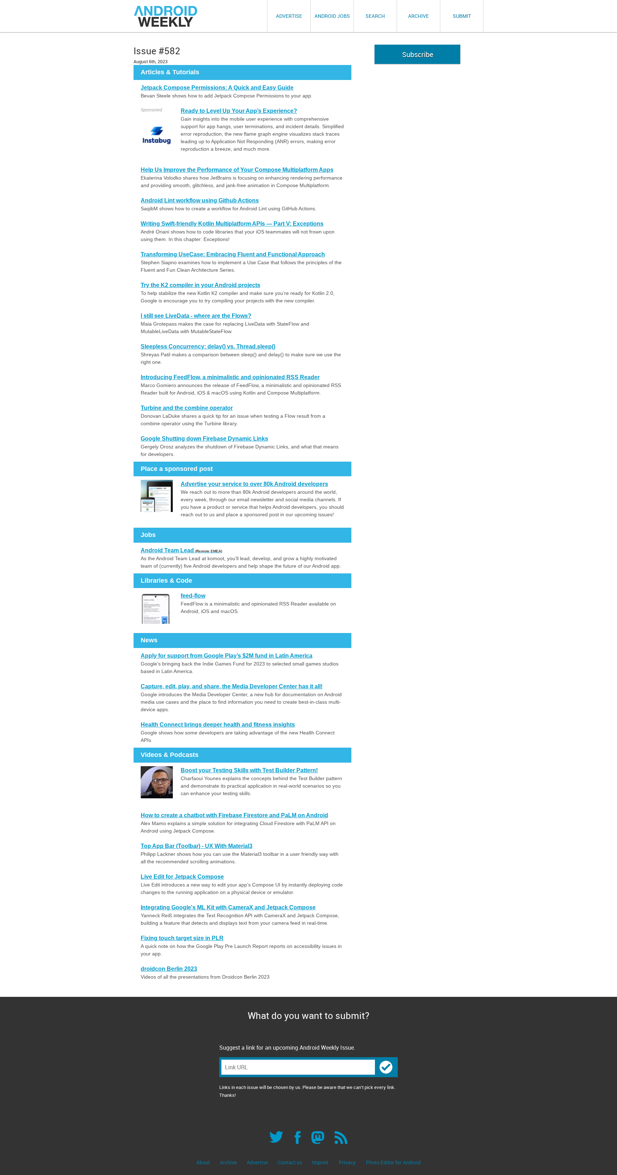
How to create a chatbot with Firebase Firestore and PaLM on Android (234, 815)
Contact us (290, 1162)
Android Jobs (332, 15)
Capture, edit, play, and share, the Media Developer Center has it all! (231, 686)
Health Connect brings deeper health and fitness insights (218, 725)
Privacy (347, 1162)
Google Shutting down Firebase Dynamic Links (204, 439)
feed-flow (193, 596)
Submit (462, 15)
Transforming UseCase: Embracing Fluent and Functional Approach (233, 254)
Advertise (289, 15)
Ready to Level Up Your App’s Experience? (239, 111)
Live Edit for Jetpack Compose (182, 877)
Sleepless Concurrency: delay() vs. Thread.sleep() (208, 346)
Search (375, 15)
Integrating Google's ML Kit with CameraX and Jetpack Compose (228, 907)
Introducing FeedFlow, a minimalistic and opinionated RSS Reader (230, 377)
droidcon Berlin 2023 (169, 969)
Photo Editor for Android (393, 1162)
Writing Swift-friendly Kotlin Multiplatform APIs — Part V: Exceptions (232, 224)
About (203, 1162)
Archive (418, 15)
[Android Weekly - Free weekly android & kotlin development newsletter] (166, 16)
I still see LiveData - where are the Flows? (196, 316)
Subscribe (417, 54)
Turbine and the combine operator (187, 408)
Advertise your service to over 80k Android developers (254, 484)
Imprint (320, 1162)
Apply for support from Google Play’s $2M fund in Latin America (226, 656)
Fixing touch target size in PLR (182, 938)
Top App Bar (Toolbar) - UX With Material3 (196, 846)
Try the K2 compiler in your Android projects (200, 285)
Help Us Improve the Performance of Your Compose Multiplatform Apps (237, 170)
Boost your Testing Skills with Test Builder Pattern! (249, 770)
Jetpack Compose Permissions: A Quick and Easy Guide (217, 88)
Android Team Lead (181, 550)
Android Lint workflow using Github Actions (200, 200)
